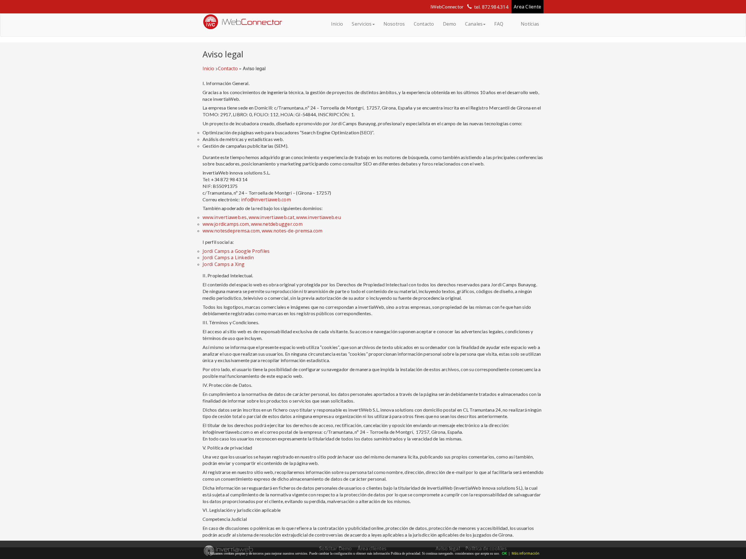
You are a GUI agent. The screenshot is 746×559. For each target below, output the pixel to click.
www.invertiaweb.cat (271, 217)
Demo (449, 24)
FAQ (498, 24)
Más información (525, 553)
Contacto (424, 24)
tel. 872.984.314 (491, 7)
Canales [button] (474, 24)
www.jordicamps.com (226, 224)
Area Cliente (527, 6)
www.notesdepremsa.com (231, 231)
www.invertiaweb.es (225, 217)
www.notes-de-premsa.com (292, 231)
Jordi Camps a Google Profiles (236, 251)
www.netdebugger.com (276, 224)
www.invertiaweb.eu (318, 217)
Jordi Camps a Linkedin (228, 257)
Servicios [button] (362, 24)
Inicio (337, 24)
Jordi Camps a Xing (224, 264)
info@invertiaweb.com (266, 199)
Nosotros (394, 24)
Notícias (530, 24)
